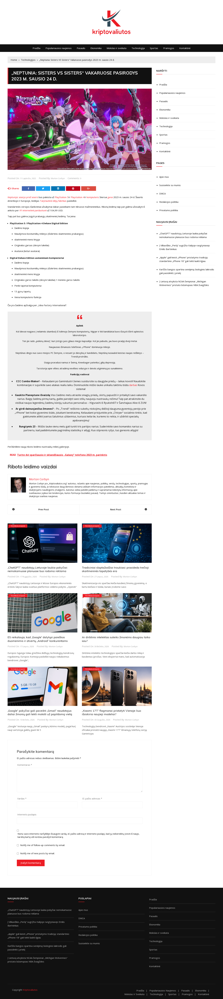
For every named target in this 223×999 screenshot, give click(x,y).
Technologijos (18, 526)
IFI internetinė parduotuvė (33, 210)
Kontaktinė (184, 48)
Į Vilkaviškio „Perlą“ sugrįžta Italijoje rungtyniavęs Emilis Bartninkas (184, 247)
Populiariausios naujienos (59, 48)
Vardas (21, 798)
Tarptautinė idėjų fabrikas (53, 200)
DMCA (162, 193)
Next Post (115, 509)
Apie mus (164, 176)
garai (110, 197)
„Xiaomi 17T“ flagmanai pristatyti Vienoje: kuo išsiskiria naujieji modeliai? (111, 712)
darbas (133, 385)
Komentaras (24, 764)
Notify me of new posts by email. (37, 853)
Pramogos (168, 48)
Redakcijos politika (168, 201)
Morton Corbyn (58, 178)
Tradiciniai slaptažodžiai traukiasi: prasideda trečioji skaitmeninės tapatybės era (115, 569)
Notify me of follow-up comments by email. (42, 845)
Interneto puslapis (26, 814)
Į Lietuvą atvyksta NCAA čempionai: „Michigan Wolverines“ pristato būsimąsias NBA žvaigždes (184, 283)
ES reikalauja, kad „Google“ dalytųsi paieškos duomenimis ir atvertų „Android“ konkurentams (38, 638)
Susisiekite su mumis (170, 185)
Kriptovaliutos (30, 989)
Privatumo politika (168, 210)
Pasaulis (81, 48)
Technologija (138, 48)
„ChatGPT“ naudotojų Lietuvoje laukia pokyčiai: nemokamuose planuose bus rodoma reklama (38, 569)
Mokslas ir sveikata (116, 48)
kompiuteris (93, 197)
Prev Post (43, 509)
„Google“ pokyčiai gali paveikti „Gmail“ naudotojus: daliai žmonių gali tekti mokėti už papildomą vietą (40, 712)
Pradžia (36, 48)
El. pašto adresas (92, 798)
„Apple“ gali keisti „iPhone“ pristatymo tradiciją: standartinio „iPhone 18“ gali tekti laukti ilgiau (183, 259)
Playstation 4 (77, 197)
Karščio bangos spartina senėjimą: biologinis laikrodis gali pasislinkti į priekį (186, 271)
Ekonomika (95, 48)
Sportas (154, 48)
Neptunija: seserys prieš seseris (23, 197)
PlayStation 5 (61, 197)
